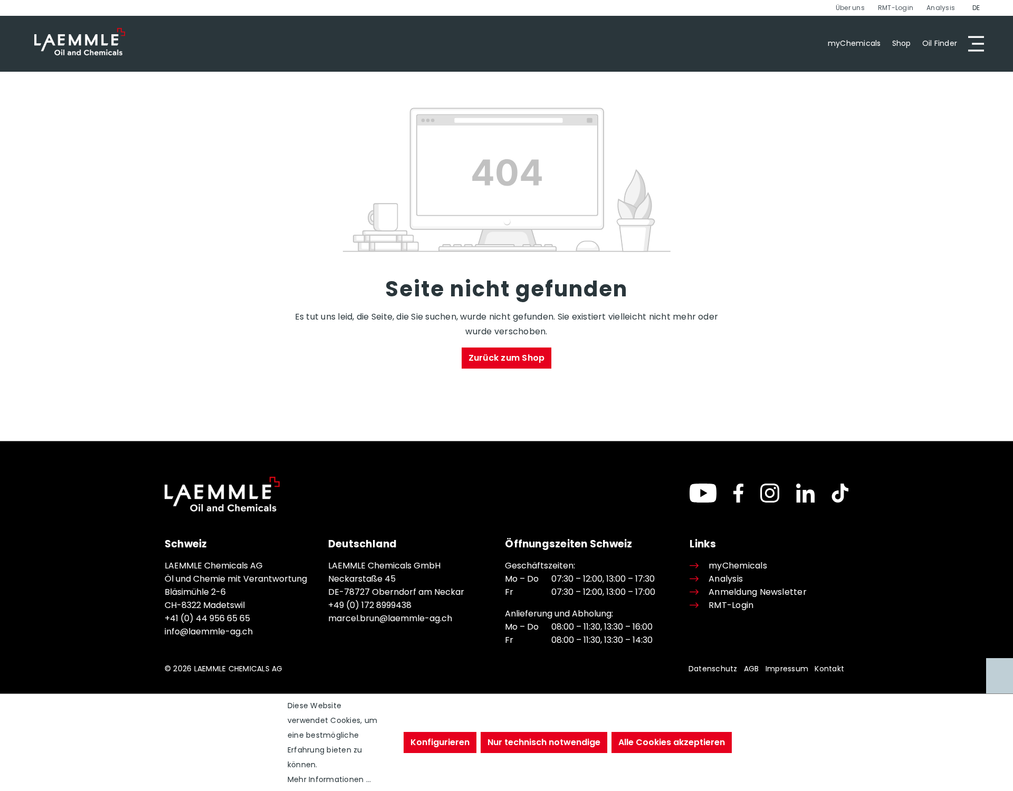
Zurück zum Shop (507, 358)
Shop (901, 43)
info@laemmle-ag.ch (209, 631)
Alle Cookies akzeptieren (671, 742)
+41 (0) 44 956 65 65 (207, 618)
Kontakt (829, 668)
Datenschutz (713, 668)
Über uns (850, 7)
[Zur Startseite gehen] (79, 41)
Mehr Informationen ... (329, 779)
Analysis (940, 7)
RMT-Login (895, 7)
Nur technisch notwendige (544, 742)
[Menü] (973, 44)
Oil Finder (939, 43)
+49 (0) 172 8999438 (370, 605)
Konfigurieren (440, 742)
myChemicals (854, 43)
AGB (751, 668)
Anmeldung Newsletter (757, 592)
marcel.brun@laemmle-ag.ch (390, 618)
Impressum (787, 668)
